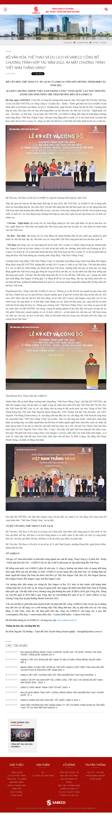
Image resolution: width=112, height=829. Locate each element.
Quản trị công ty (69, 789)
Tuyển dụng (95, 779)
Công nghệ (16, 795)
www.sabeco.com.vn (66, 620)
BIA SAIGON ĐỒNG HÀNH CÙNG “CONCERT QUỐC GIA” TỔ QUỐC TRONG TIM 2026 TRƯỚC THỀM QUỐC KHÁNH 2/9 (60, 653)
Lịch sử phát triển (16, 775)
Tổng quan (16, 772)
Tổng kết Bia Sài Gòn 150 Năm (22, 745)
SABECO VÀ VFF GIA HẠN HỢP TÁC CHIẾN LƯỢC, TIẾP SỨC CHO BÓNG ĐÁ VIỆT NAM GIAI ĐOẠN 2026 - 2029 (61, 681)
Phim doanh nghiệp (95, 775)
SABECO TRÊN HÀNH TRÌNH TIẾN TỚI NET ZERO (44, 687)
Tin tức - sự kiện (95, 772)
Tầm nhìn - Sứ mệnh (16, 779)
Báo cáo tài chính (69, 775)
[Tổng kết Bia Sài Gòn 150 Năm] (22, 734)
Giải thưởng (16, 792)
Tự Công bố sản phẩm (43, 775)
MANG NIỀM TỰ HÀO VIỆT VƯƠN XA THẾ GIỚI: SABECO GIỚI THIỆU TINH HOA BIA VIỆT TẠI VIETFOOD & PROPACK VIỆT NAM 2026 (62, 668)
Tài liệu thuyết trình (69, 792)
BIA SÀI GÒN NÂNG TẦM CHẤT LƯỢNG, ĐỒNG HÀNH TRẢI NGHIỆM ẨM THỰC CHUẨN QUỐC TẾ (62, 693)
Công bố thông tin (69, 772)
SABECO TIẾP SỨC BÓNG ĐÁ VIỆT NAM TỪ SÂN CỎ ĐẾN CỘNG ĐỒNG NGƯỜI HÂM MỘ (60, 661)
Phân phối (17, 789)
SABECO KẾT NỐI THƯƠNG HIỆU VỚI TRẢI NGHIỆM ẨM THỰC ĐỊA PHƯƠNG (56, 674)
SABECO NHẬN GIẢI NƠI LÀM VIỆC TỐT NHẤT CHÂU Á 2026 (49, 700)
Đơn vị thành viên (17, 785)
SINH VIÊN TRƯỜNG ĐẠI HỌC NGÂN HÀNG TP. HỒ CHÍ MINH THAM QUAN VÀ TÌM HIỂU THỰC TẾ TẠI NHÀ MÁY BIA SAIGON (62, 706)
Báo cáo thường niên (69, 785)
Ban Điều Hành (17, 782)
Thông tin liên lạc (69, 795)
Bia (42, 772)
